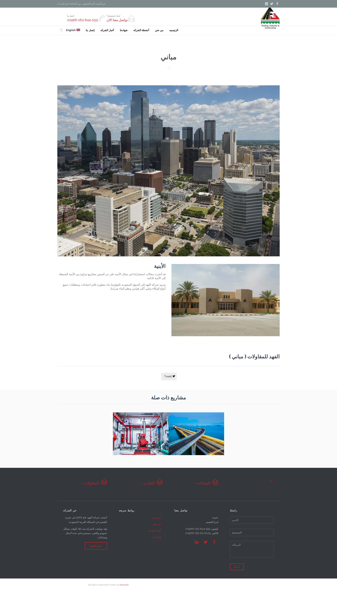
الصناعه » (206, 483)
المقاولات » (94, 483)
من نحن (157, 524)
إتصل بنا (157, 537)
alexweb (124, 584)
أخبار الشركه (154, 530)
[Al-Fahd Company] (270, 16)
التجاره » (152, 483)
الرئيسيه (156, 517)
